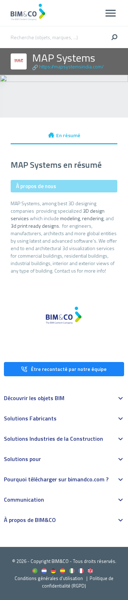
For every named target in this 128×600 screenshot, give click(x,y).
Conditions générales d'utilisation (49, 578)
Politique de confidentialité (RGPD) (77, 582)
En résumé (68, 135)
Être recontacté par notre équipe (69, 369)
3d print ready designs (35, 225)
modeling (70, 218)
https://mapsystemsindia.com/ (71, 66)
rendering (92, 218)
